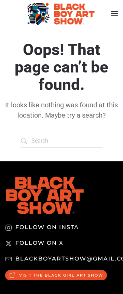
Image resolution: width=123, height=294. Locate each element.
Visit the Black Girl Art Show (61, 275)
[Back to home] (62, 13)
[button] (114, 13)
